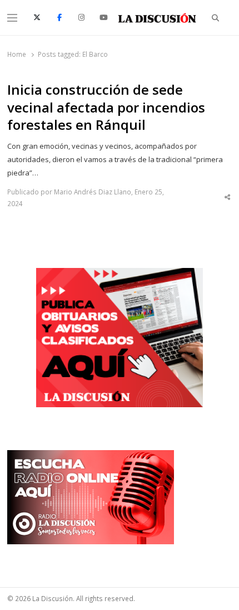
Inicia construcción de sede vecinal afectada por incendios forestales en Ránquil (106, 107)
